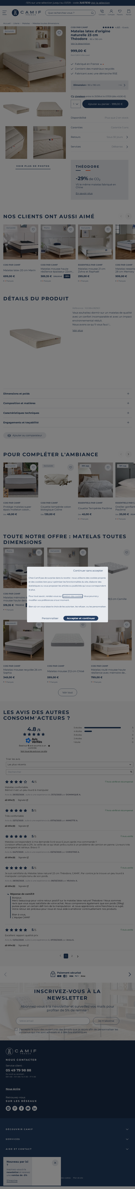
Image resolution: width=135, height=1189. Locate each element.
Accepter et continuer (81, 618)
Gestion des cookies (72, 596)
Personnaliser (50, 618)
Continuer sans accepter (88, 570)
